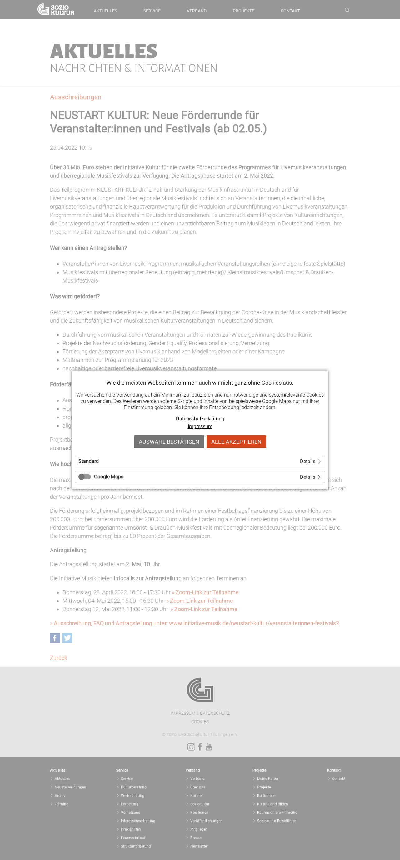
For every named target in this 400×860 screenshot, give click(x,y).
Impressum (200, 426)
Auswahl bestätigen (169, 441)
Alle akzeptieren (236, 441)
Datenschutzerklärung (200, 419)
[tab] (200, 461)
